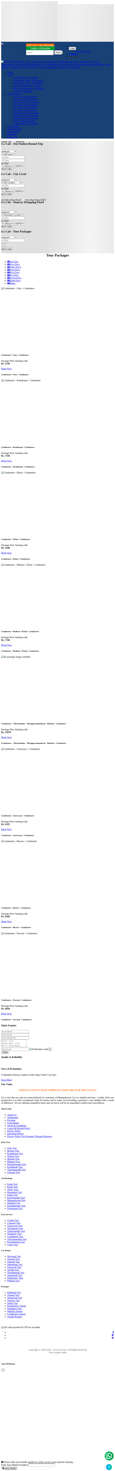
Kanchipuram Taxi (16, 1242)
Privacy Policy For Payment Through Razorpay (29, 1136)
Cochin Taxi (13, 1220)
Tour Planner (13, 126)
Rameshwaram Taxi (16, 1164)
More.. (13, 283)
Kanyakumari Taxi (16, 1197)
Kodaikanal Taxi (15, 1153)
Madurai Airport (14, 1311)
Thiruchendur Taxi (16, 1231)
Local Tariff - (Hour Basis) (25, 77)
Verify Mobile (10, 1468)
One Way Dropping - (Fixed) (27, 86)
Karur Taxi (12, 1184)
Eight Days (15, 280)
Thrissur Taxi (13, 1300)
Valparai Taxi (13, 1261)
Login (72, 48)
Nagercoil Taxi (14, 1267)
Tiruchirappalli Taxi (16, 1169)
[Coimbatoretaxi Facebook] (113, 1332)
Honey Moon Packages (24, 121)
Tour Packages (14, 94)
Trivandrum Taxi (15, 1228)
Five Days (15, 272)
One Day (14, 261)
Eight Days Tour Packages (25, 115)
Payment (11, 1120)
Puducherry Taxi (15, 1278)
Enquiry (73, 54)
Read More (6, 1080)
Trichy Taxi (12, 1189)
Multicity (19, 141)
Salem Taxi (12, 1303)
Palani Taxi (12, 1195)
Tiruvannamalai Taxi (17, 1239)
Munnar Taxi (13, 1159)
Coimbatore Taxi (15, 1236)
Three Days (15, 267)
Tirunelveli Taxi (14, 1275)
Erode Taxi (12, 1187)
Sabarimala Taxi (14, 1264)
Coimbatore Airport (16, 1314)
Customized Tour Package (25, 123)
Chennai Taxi (13, 1172)
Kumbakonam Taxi (16, 1205)
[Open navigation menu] (2, 43)
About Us (11, 1114)
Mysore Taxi (13, 1151)
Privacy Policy (14, 1131)
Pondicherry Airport (16, 1306)
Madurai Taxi (13, 1161)
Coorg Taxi (12, 1244)
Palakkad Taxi (14, 1292)
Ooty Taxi (12, 1148)
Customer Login (82, 51)
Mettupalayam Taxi (16, 1200)
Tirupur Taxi (13, 1156)
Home (10, 72)
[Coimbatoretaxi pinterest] (113, 1337)
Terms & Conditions (16, 1125)
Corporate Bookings (22, 91)
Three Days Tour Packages (26, 102)
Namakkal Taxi (14, 1308)
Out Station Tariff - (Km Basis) (28, 80)
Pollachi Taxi (13, 1280)
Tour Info (11, 134)
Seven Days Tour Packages (26, 113)
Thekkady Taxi (14, 1234)
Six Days (14, 275)
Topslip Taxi (13, 1270)
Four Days (15, 269)
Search (59, 52)
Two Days (15, 264)
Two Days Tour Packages (25, 99)
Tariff (9, 75)
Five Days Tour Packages (25, 107)
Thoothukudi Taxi (15, 1272)
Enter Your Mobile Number (14, 1465)
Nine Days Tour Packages (25, 118)
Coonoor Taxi (13, 1223)
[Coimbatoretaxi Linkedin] (113, 1335)
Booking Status (14, 129)
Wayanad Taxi (14, 1256)
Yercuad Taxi (13, 1259)
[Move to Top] (109, 1467)
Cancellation (13, 1123)
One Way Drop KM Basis (37, 200)
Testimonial (12, 1117)
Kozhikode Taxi (14, 1167)
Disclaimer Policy (15, 1133)
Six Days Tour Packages (24, 110)
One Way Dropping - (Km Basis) (29, 88)
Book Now (6, 368)
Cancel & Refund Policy (18, 1128)
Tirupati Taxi (13, 1295)
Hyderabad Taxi (14, 1208)
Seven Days (15, 278)
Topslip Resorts (14, 1316)
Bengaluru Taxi (14, 1192)
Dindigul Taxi (13, 1203)
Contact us (12, 137)
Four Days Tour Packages (25, 104)
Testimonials (13, 131)
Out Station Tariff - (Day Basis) (28, 83)
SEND (5, 1052)
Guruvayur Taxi (14, 1225)
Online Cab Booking (40, 48)
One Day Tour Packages (24, 96)
